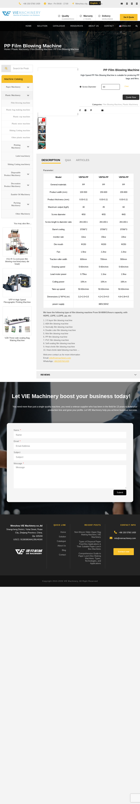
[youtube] (137, 3)
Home (29, 26)
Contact (109, 26)
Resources (76, 26)
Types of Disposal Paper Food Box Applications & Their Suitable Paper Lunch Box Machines (89, 545)
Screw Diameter (89, 87)
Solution (42, 26)
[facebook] (127, 3)
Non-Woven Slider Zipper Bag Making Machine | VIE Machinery (87, 534)
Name (17, 430)
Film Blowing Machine (41, 49)
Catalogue (59, 26)
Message (18, 463)
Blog (64, 550)
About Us (93, 26)
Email (16, 441)
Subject (17, 452)
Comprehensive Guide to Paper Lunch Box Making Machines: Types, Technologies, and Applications (89, 558)
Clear (127, 86)
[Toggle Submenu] (28, 87)
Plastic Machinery (20, 49)
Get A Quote (129, 17)
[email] (122, 3)
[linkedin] (132, 3)
